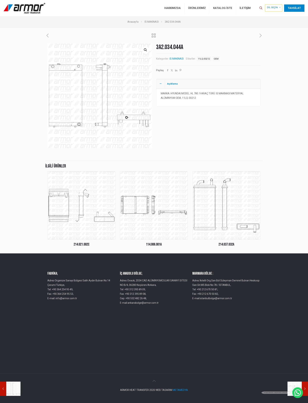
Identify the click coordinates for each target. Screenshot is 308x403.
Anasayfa (132, 21)
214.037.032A (226, 244)
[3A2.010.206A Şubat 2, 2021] (10, 389)
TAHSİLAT (294, 8)
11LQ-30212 (204, 58)
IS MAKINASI (152, 21)
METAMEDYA (180, 390)
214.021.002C (81, 244)
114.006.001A (154, 244)
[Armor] (24, 8)
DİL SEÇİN (272, 7)
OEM (216, 58)
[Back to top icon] (154, 381)
